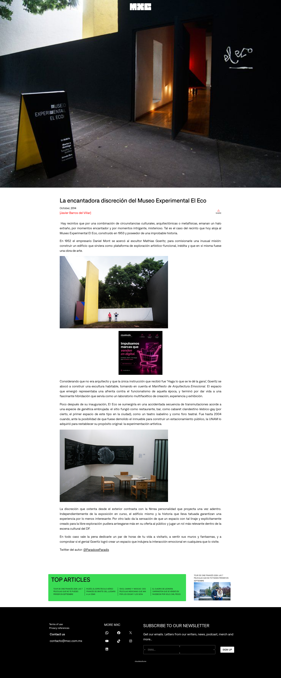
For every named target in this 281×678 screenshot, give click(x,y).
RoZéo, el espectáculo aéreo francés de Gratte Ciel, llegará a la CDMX (100, 591)
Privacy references (59, 628)
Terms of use (56, 624)
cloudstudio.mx (140, 661)
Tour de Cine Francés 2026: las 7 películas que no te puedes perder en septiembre (68, 591)
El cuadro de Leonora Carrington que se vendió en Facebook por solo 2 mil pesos (166, 591)
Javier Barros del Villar (75, 213)
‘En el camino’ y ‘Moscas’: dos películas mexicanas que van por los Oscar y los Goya (132, 591)
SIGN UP (227, 649)
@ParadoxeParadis (96, 549)
